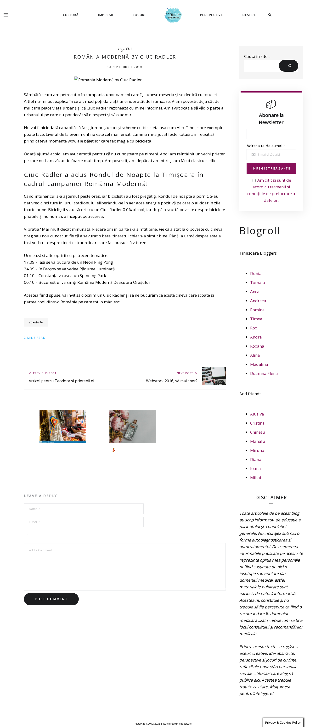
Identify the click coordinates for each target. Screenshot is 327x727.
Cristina (257, 423)
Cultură (71, 15)
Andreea (258, 300)
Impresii (105, 15)
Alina (255, 355)
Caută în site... (257, 56)
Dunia (256, 273)
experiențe (36, 322)
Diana (255, 459)
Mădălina (259, 364)
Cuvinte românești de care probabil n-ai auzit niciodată (63, 452)
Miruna (257, 450)
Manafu (257, 441)
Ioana (255, 468)
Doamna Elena (264, 373)
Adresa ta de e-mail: (266, 145)
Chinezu (257, 432)
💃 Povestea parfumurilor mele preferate (132, 452)
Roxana (257, 346)
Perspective (211, 15)
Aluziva (257, 414)
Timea (256, 319)
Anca (254, 291)
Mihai (255, 477)
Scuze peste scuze (196, 416)
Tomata (257, 282)
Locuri (139, 15)
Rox (253, 328)
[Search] (288, 66)
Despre (249, 15)
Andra (256, 337)
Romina (257, 309)
